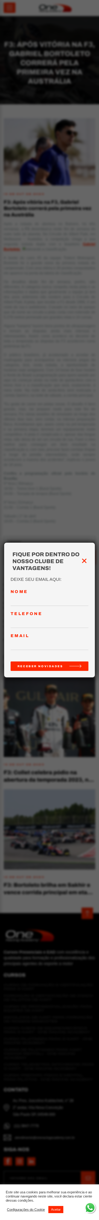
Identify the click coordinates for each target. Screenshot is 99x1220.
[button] (26, 1210)
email (20, 636)
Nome (19, 592)
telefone (26, 614)
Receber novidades (40, 666)
